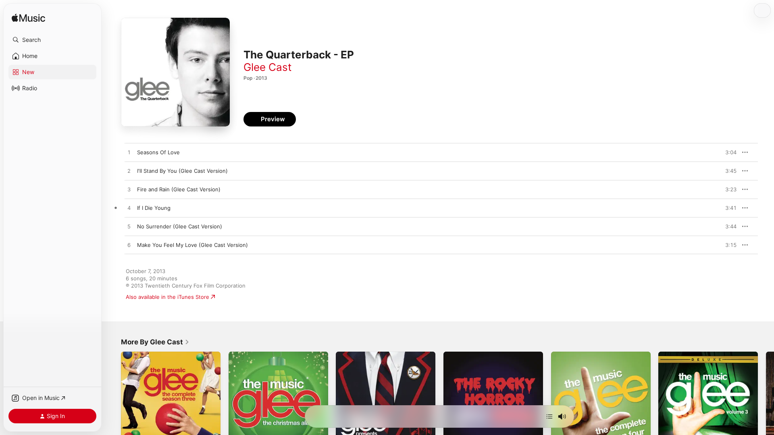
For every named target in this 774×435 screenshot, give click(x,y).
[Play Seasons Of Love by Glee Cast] (129, 152)
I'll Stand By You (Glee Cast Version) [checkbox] (182, 171)
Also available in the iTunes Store (167, 297)
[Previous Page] (113, 401)
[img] (28, 18)
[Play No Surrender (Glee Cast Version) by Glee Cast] (129, 226)
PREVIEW (728, 152)
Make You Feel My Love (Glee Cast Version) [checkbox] (192, 245)
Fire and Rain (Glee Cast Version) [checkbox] (179, 189)
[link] (155, 342)
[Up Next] (549, 416)
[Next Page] (766, 401)
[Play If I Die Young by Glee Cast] (129, 208)
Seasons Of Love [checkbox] (158, 152)
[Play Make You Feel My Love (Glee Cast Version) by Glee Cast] (129, 245)
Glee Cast (267, 67)
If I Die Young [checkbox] (154, 208)
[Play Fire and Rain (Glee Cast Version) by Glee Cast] (129, 189)
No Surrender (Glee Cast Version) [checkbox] (179, 226)
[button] (52, 40)
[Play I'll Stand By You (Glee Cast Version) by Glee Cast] (129, 171)
